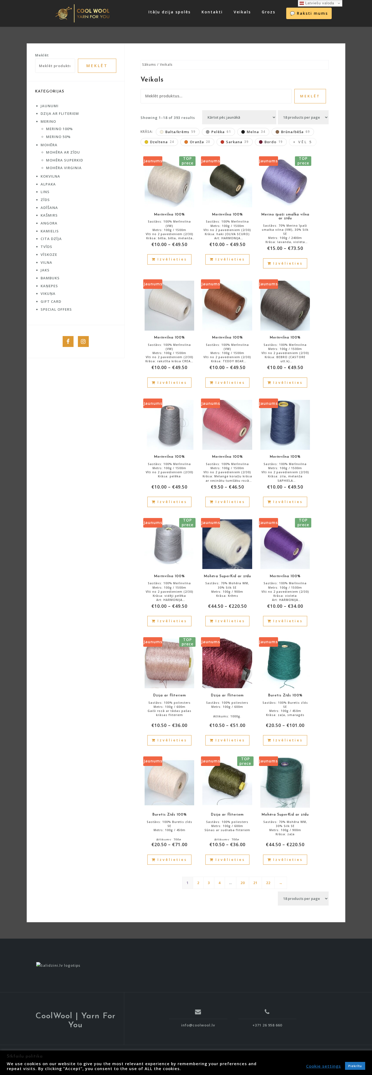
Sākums (149, 64)
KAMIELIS (50, 231)
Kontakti (212, 11)
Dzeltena (162, 141)
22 (268, 882)
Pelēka (221, 131)
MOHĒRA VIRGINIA (64, 167)
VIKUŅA (48, 293)
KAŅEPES (49, 285)
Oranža (200, 141)
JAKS (45, 270)
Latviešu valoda (319, 3)
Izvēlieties (172, 259)
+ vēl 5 (302, 141)
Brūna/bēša (295, 131)
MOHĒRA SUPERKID (64, 160)
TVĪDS (46, 246)
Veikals (242, 11)
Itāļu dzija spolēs (169, 11)
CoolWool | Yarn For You (75, 1020)
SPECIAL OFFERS (56, 309)
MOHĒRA (49, 144)
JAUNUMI (50, 105)
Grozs (268, 11)
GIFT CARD (51, 301)
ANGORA (49, 223)
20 (242, 882)
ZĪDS (45, 199)
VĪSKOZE (49, 254)
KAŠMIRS (49, 215)
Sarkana (237, 141)
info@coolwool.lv (198, 1025)
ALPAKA (48, 184)
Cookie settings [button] (323, 1066)
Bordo (273, 141)
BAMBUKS (50, 278)
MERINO (48, 121)
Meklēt (310, 96)
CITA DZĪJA (51, 238)
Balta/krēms (180, 131)
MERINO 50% (58, 136)
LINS (45, 191)
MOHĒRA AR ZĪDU (63, 152)
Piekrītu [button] (355, 1066)
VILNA (46, 262)
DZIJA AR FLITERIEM (60, 113)
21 (255, 882)
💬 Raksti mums (309, 13)
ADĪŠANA (49, 207)
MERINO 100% (59, 128)
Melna (256, 131)
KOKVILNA (50, 176)
